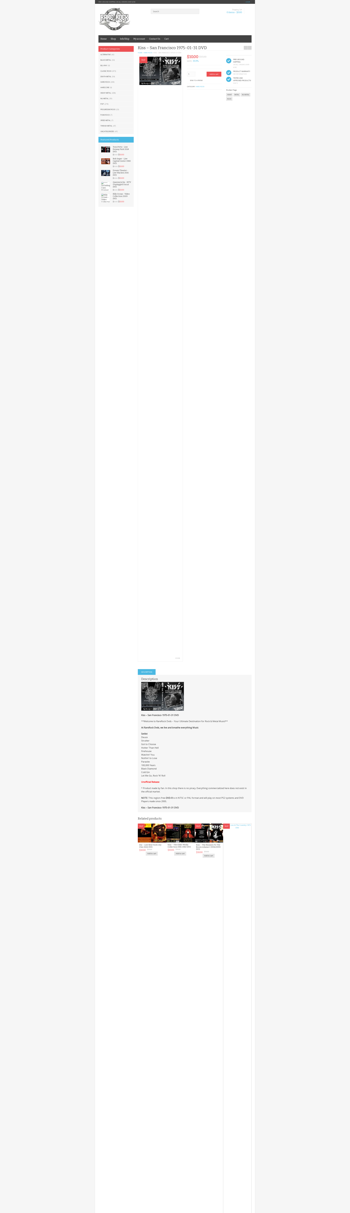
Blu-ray (103, 65)
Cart (166, 39)
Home (103, 39)
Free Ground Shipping (238, 60)
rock (229, 99)
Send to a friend (196, 80)
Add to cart (214, 74)
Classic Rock (105, 71)
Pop (102, 104)
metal (236, 95)
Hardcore (104, 87)
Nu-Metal (104, 98)
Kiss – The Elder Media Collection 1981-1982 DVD (179, 846)
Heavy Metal (105, 93)
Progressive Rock (107, 109)
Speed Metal (105, 120)
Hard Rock (105, 82)
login (248, 2)
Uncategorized (107, 131)
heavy (229, 95)
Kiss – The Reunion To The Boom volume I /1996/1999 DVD (208, 847)
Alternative (105, 54)
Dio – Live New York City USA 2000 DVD (150, 846)
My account (139, 39)
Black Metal (105, 60)
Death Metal (105, 76)
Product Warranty (241, 71)
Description (146, 672)
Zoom (177, 658)
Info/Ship (124, 39)
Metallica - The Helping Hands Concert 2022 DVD (245, 44)
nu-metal (245, 95)
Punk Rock (105, 115)
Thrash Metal (106, 126)
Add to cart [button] (151, 853)
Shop (113, 39)
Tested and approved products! (242, 79)
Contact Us (154, 39)
